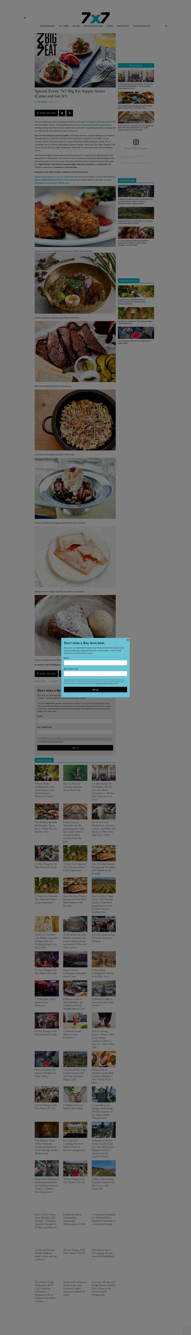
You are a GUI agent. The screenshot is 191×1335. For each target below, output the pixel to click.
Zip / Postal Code (71, 669)
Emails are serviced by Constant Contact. (107, 683)
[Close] (127, 639)
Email (66, 658)
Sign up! (95, 689)
